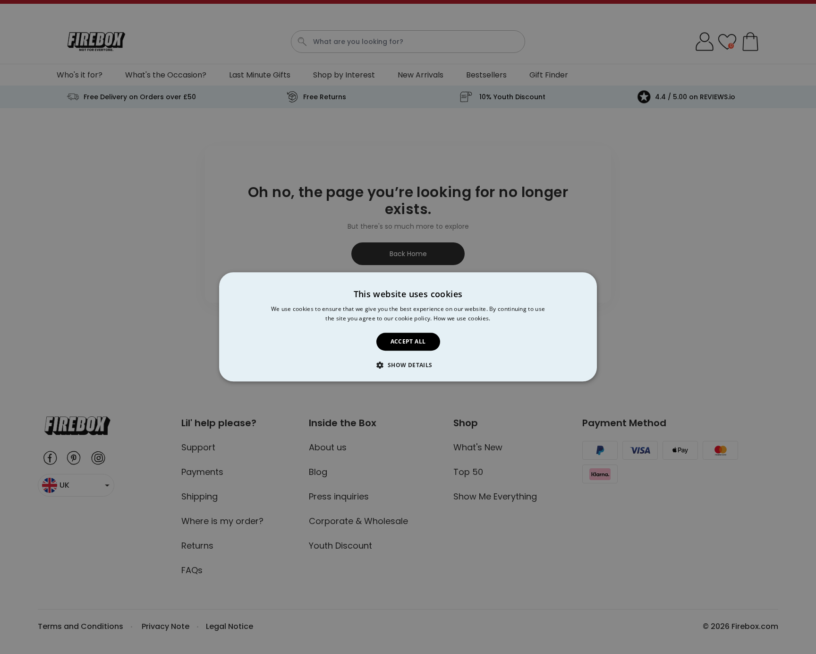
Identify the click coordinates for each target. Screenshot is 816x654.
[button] (407, 365)
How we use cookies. (462, 319)
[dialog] (408, 326)
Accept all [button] (408, 341)
